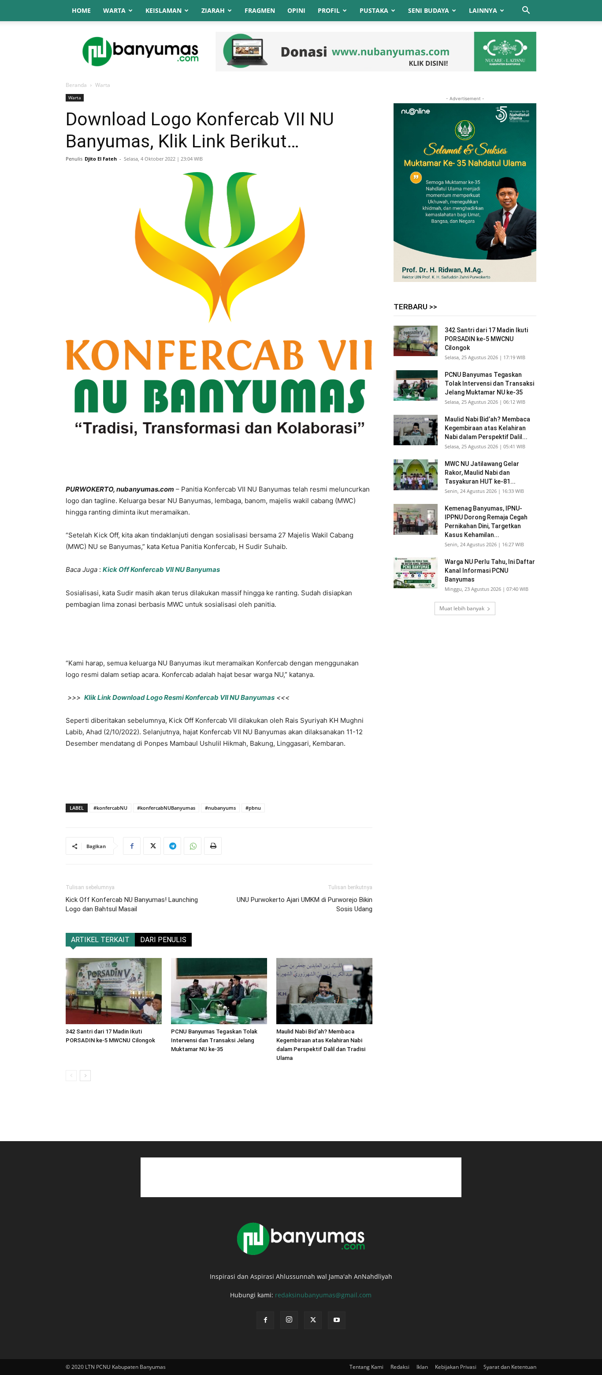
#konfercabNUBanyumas (166, 807)
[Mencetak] (213, 846)
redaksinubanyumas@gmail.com (323, 1295)
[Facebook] (132, 846)
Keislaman (163, 10)
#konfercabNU (110, 807)
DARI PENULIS (163, 939)
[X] (152, 846)
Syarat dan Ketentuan (509, 1367)
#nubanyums (220, 807)
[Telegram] (172, 846)
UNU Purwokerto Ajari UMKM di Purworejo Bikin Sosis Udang (304, 904)
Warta (114, 10)
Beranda (76, 85)
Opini (296, 10)
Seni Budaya (428, 10)
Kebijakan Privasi (455, 1367)
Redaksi (399, 1367)
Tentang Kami (366, 1367)
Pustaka (374, 10)
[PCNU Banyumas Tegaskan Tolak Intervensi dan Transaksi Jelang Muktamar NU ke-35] (219, 991)
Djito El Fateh (101, 158)
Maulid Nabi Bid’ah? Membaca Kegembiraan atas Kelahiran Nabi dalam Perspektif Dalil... (487, 428)
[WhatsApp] (192, 846)
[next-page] (85, 1075)
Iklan (422, 1367)
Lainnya (483, 10)
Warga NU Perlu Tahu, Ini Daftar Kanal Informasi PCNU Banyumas (490, 570)
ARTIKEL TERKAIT (100, 939)
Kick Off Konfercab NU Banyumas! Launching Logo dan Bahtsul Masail (132, 904)
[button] (525, 11)
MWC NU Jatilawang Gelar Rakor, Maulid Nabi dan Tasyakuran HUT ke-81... (482, 472)
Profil (329, 10)
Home (81, 10)
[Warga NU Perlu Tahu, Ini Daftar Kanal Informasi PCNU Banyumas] (416, 572)
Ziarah (213, 10)
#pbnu (253, 807)
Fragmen (260, 10)
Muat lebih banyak (461, 608)
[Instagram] (289, 1320)
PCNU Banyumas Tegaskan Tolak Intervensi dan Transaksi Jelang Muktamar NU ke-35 (214, 1040)
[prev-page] (71, 1075)
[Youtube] (337, 1320)
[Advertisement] (219, 461)
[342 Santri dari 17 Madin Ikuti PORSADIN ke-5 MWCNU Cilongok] (114, 991)
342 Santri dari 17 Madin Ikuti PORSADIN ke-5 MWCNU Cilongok (486, 339)
